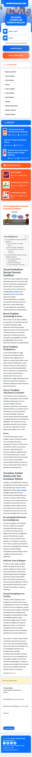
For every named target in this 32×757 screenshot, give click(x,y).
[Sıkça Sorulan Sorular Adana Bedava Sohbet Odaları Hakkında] (4, 152)
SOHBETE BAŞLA (16, 48)
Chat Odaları (10, 76)
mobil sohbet (9, 93)
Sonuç (11, 253)
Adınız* (5, 692)
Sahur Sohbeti (16, 172)
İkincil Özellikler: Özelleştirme (15, 247)
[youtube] (15, 743)
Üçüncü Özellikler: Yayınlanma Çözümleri (16, 250)
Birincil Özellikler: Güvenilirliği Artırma (15, 244)
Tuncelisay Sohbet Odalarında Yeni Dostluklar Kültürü (16, 256)
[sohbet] (16, 3)
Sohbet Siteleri (10, 114)
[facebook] (4, 743)
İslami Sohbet (10, 89)
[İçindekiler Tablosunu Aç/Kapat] (25, 236)
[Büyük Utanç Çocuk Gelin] (6, 185)
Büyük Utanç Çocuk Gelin (20, 182)
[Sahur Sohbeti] (6, 174)
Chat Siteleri (9, 80)
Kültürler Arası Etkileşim (14, 262)
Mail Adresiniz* (13, 699)
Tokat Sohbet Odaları (18, 193)
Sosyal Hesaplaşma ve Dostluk (16, 264)
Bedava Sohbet (10, 72)
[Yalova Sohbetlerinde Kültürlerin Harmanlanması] (5, 132)
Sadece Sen (13, 135)
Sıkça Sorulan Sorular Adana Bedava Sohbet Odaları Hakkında (18, 152)
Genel (7, 85)
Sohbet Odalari (10, 110)
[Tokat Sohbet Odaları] (6, 195)
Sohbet (7, 102)
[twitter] (8, 743)
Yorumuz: (6, 713)
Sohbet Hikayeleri (11, 106)
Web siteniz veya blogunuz (15, 706)
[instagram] (11, 743)
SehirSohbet (9, 97)
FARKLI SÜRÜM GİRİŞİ (16, 55)
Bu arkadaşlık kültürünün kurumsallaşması (14, 259)
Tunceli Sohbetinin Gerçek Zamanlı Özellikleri (16, 240)
